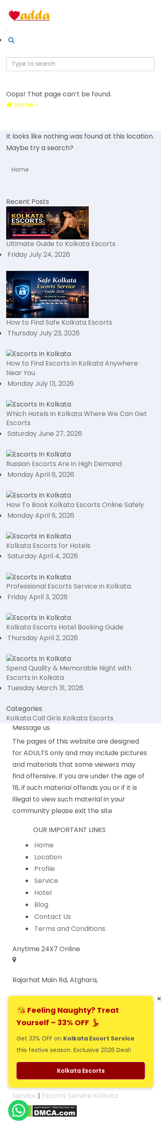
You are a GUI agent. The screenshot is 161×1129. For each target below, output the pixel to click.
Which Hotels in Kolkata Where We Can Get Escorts (76, 418)
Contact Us (52, 916)
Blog (41, 904)
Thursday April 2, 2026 (42, 638)
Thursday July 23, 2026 (43, 333)
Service (46, 880)
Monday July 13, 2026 (40, 383)
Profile (44, 868)
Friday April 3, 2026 (37, 597)
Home (20, 169)
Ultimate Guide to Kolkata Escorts (61, 244)
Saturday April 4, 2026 (42, 556)
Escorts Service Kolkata (80, 1095)
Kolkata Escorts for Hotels (48, 545)
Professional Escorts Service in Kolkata (68, 586)
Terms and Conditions (69, 928)
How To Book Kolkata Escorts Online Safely (75, 504)
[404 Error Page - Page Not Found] (2, 125)
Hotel (43, 892)
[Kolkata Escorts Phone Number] (30, 8)
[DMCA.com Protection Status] (44, 1110)
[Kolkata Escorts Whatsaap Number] (18, 8)
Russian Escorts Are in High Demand (64, 464)
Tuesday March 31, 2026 (45, 688)
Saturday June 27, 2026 (44, 433)
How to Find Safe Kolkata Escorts (59, 322)
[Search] (11, 40)
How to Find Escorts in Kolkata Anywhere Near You (72, 368)
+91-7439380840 (63, 8)
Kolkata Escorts (88, 718)
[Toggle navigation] (7, 30)
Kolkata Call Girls (33, 718)
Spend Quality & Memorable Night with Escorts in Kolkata (68, 672)
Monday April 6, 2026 (40, 474)
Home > (25, 105)
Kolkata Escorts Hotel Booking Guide (64, 627)
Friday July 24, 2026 (38, 254)
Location (48, 857)
